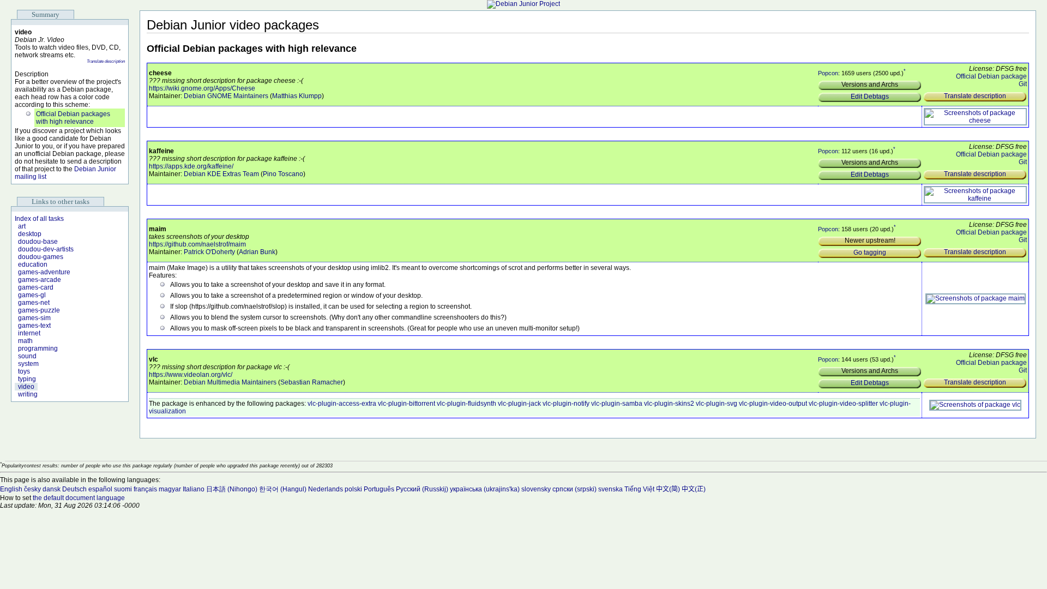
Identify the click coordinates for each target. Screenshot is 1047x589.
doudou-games (40, 257)
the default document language (79, 498)
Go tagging (869, 252)
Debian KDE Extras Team (221, 174)
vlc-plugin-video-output (773, 403)
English (11, 489)
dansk (52, 489)
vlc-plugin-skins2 (669, 403)
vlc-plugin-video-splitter (843, 403)
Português (379, 489)
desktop (29, 234)
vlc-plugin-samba (616, 403)
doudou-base (38, 241)
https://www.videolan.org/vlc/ (190, 374)
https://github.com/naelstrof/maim (197, 244)
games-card (35, 287)
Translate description (106, 61)
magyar (170, 489)
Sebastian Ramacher (311, 382)
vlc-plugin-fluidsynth (466, 403)
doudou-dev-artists (46, 249)
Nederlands (325, 489)
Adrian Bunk (257, 252)
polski (353, 489)
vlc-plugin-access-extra (342, 403)
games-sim (34, 318)
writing (28, 394)
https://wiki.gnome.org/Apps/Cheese (202, 88)
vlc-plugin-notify (566, 403)
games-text (34, 325)
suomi (123, 489)
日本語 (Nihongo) (231, 489)
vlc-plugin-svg (716, 403)
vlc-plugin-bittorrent (406, 403)
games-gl (32, 295)
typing (27, 379)
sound (27, 356)
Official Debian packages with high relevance (73, 117)
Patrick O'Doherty (209, 252)
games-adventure (44, 272)
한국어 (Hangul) (282, 489)
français (145, 489)
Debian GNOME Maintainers (226, 96)
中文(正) (694, 489)
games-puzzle (39, 310)
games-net (34, 302)
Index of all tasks (39, 219)
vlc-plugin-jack (519, 403)
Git (1023, 84)
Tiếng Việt (639, 489)
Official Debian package (991, 76)
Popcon (828, 73)
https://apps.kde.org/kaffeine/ (191, 166)
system (28, 364)
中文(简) (668, 489)
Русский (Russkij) (422, 489)
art (22, 226)
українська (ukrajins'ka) (485, 489)
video (26, 386)
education (32, 264)
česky (32, 489)
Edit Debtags (870, 96)
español (100, 489)
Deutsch (74, 489)
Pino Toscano (283, 174)
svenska (610, 489)
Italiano (193, 489)
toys (24, 371)
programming (38, 348)
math (25, 341)
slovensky (536, 489)
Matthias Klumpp (297, 96)
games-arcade (39, 280)
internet (29, 333)
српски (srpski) (574, 489)
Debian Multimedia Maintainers (230, 382)
